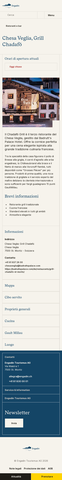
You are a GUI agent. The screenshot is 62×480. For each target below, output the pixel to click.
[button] (30, 231)
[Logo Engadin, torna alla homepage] (13, 5)
